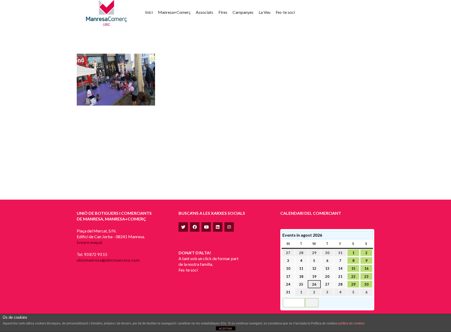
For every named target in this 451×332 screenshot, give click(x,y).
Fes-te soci (285, 12)
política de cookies (351, 323)
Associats (204, 12)
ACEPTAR (225, 328)
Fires (222, 12)
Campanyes (243, 12)
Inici (149, 12)
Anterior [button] (296, 302)
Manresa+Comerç (174, 12)
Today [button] (311, 302)
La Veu (264, 12)
